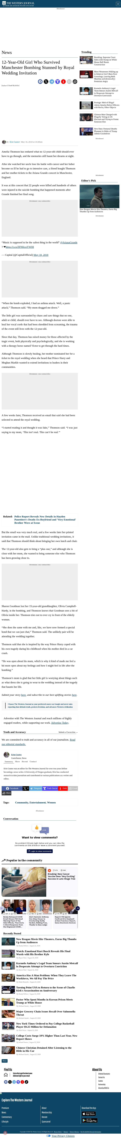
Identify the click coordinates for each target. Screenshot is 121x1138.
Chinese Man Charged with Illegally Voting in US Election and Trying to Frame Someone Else (106, 118)
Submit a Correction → (68, 732)
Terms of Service (74, 1131)
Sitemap (66, 1131)
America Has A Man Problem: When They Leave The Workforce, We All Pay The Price (46, 977)
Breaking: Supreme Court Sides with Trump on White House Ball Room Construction (105, 61)
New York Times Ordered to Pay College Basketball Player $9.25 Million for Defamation (45, 1025)
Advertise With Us (103, 1088)
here (23, 694)
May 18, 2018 (41, 254)
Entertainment (38, 802)
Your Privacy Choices (63, 1135)
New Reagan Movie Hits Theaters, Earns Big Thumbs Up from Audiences (98, 210)
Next (5, 1061)
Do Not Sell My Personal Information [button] (91, 1131)
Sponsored (46, 1121)
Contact (33, 761)
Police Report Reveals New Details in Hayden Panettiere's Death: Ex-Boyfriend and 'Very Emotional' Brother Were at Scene (45, 519)
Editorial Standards (104, 1074)
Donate (44, 1116)
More (17, 761)
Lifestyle (5, 1121)
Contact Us (101, 1077)
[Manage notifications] (5, 1133)
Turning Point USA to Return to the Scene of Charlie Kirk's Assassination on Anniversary (45, 989)
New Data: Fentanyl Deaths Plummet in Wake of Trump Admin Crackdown (105, 131)
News (7, 52)
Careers (100, 1081)
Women (51, 802)
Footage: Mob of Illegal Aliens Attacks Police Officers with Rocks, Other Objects (106, 105)
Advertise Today (59, 722)
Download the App (89, 1107)
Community (21, 802)
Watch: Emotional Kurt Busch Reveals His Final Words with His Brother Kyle (43, 953)
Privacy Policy (58, 1131)
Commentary (7, 1116)
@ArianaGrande (68, 242)
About (44, 1107)
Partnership (101, 1084)
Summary (9, 761)
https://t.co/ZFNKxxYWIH (20, 246)
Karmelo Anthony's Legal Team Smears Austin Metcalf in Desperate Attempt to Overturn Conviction (106, 92)
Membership (47, 1112)
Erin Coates (16, 755)
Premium (5, 1107)
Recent (25, 761)
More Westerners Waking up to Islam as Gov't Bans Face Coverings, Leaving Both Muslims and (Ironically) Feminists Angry (106, 76)
